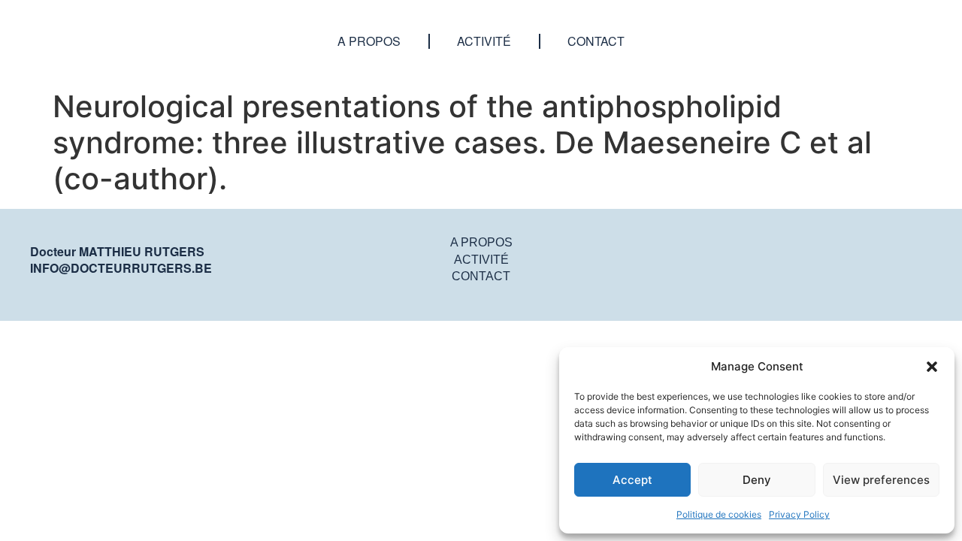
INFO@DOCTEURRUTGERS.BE (121, 268)
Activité (484, 41)
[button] (931, 366)
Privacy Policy (799, 514)
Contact (596, 41)
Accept (632, 480)
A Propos (369, 41)
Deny (757, 480)
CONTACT (481, 276)
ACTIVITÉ (481, 259)
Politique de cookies (718, 514)
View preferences (881, 480)
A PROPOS (481, 242)
